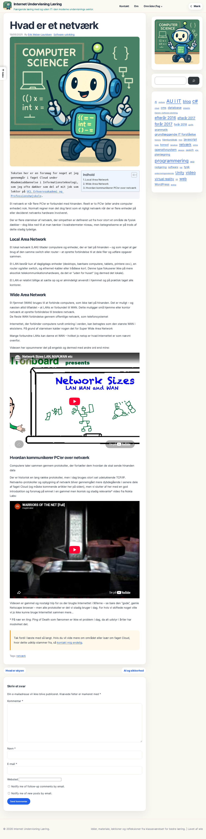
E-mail (12, 763)
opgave (181, 150)
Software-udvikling (64, 34)
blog (187, 101)
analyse (162, 102)
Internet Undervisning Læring (38, 4)
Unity (179, 173)
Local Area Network (96, 179)
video (191, 172)
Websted (12, 779)
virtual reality (164, 179)
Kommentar (15, 701)
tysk (187, 167)
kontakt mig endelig (69, 642)
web (183, 179)
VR (177, 179)
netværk (21, 655)
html (180, 140)
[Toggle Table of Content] (132, 175)
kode (157, 145)
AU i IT (173, 101)
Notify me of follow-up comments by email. (38, 786)
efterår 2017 (186, 118)
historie (158, 140)
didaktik (186, 108)
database (175, 108)
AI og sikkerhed (134, 670)
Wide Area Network (97, 183)
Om (136, 6)
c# (195, 101)
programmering (172, 160)
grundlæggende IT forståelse (175, 134)
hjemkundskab (169, 139)
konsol (164, 144)
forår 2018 (180, 124)
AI (156, 101)
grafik (190, 125)
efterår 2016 (165, 118)
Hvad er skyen (15, 670)
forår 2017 (163, 124)
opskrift (190, 150)
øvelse (173, 185)
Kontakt (124, 6)
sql (181, 167)
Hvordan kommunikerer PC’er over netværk (111, 187)
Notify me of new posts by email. (31, 793)
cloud (157, 108)
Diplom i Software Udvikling (166, 113)
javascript (190, 139)
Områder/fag (152, 6)
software (173, 167)
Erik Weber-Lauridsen (40, 34)
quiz (192, 161)
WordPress (162, 184)
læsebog (174, 145)
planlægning (162, 154)
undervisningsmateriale (164, 173)
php (196, 150)
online (195, 145)
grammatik (161, 129)
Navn (11, 748)
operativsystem (166, 150)
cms (163, 107)
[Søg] (193, 81)
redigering (161, 167)
